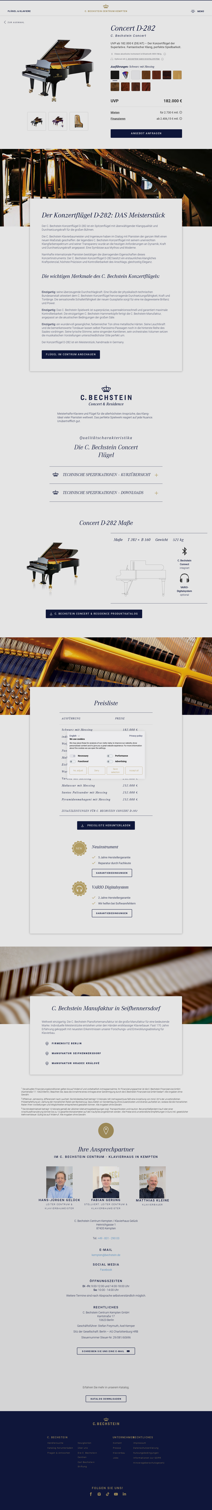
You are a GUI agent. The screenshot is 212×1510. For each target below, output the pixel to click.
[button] (75, 736)
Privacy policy (135, 736)
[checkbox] (73, 755)
